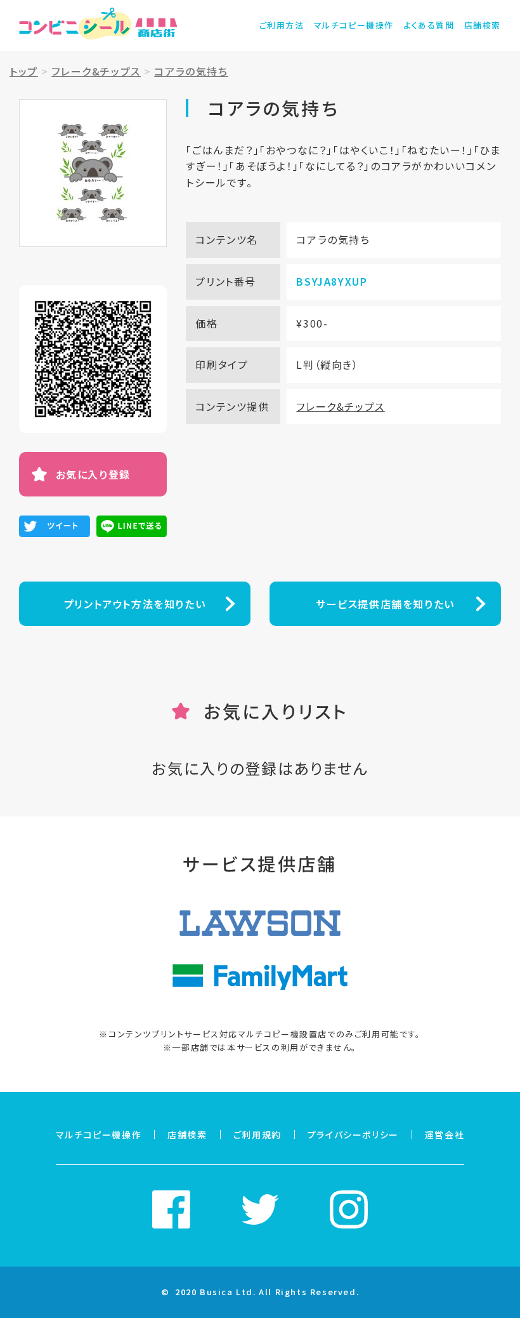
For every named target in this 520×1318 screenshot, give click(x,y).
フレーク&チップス (340, 406)
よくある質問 (429, 25)
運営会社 (444, 1134)
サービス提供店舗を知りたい (385, 603)
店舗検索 (482, 25)
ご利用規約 (257, 1134)
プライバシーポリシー (353, 1134)
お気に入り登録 (93, 474)
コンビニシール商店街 (98, 25)
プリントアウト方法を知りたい (134, 603)
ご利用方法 (281, 25)
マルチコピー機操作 (354, 25)
